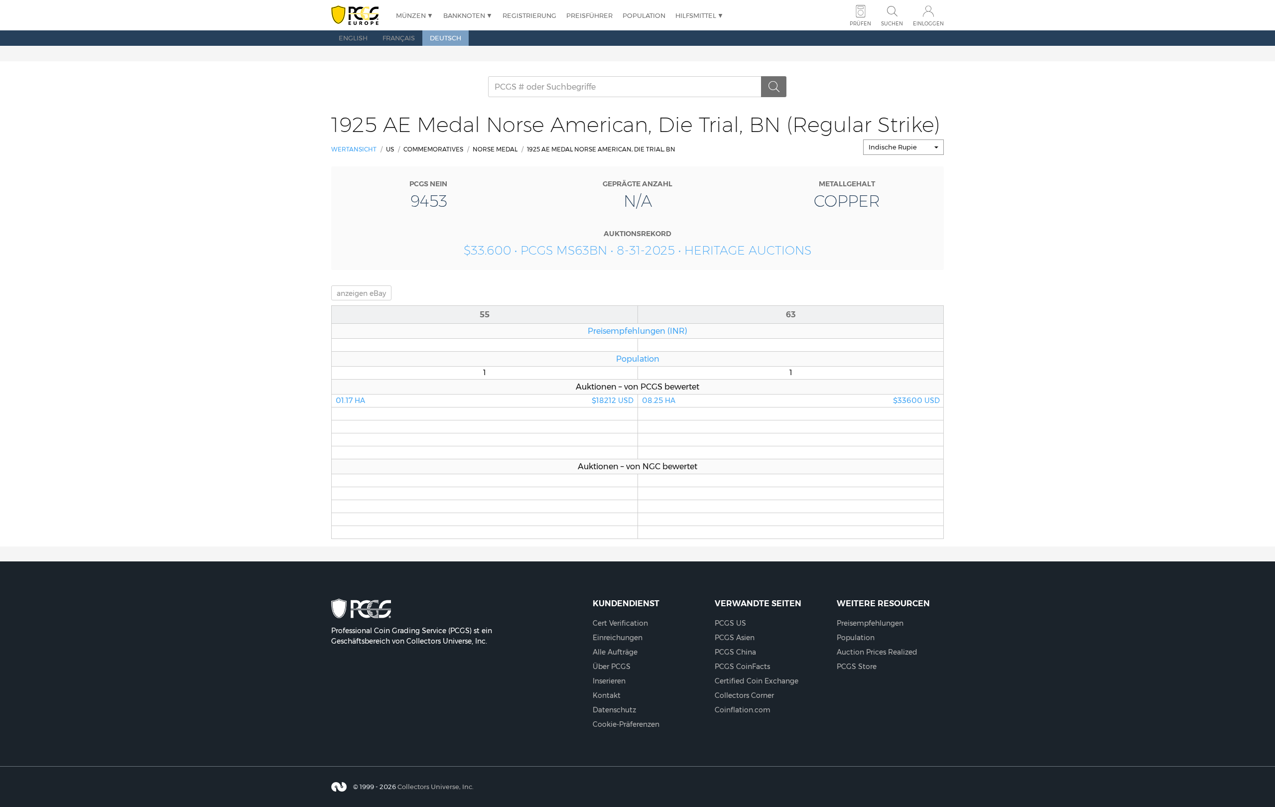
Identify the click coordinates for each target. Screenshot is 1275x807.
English (353, 38)
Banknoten (464, 15)
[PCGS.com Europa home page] (358, 15)
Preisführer (589, 15)
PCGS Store (857, 666)
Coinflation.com (742, 709)
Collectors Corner (744, 695)
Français (398, 38)
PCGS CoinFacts (742, 666)
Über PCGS (612, 666)
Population (644, 15)
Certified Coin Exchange (756, 680)
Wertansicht (354, 149)
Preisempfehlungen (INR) (637, 331)
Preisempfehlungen (870, 623)
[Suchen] (774, 86)
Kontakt (607, 695)
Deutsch (445, 38)
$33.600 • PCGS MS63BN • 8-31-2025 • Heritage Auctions (637, 250)
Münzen (411, 15)
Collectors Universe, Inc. (435, 787)
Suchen (892, 23)
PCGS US (730, 623)
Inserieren (609, 680)
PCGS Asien (735, 637)
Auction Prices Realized (877, 652)
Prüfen (860, 23)
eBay (361, 293)
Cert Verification (620, 623)
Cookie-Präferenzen (626, 724)
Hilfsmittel (695, 15)
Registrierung (529, 15)
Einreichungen (617, 637)
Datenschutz (614, 709)
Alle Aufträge (615, 652)
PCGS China (735, 652)
